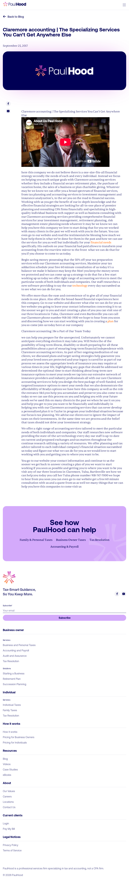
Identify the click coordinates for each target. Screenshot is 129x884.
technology (79, 286)
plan (110, 321)
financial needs (100, 242)
